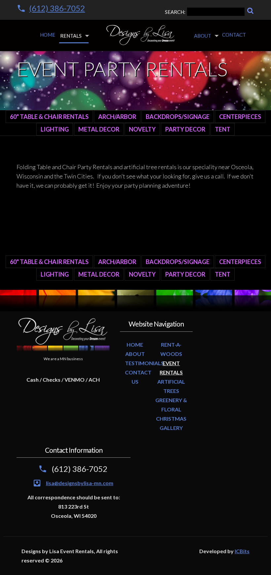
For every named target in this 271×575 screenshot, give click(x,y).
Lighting (55, 129)
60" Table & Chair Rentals (49, 116)
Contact (234, 35)
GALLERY (171, 428)
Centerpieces (240, 116)
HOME (135, 344)
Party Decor (185, 129)
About (202, 36)
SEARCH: (175, 12)
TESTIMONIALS (144, 363)
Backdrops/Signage (178, 116)
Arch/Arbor (117, 116)
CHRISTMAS (171, 418)
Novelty (142, 129)
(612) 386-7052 (57, 8)
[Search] (250, 11)
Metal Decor (98, 129)
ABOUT (135, 354)
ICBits (242, 551)
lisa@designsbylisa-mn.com (79, 483)
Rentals (71, 36)
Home (47, 35)
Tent (222, 129)
